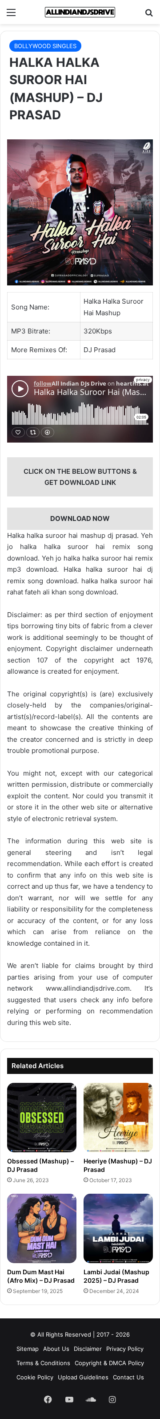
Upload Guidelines (83, 1377)
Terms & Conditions (43, 1362)
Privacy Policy (125, 1348)
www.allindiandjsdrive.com (88, 988)
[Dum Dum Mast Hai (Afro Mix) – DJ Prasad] (41, 1228)
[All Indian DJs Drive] (80, 12)
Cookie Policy (34, 1377)
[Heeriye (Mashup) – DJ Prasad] (118, 1117)
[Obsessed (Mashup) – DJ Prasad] (41, 1117)
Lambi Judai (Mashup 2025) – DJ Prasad (116, 1276)
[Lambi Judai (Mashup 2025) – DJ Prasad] (118, 1228)
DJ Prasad (100, 350)
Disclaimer (88, 1348)
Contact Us (128, 1377)
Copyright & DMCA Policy (109, 1362)
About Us (56, 1348)
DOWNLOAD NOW (80, 518)
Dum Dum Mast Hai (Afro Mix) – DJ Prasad (41, 1276)
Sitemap (27, 1348)
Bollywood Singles (45, 45)
